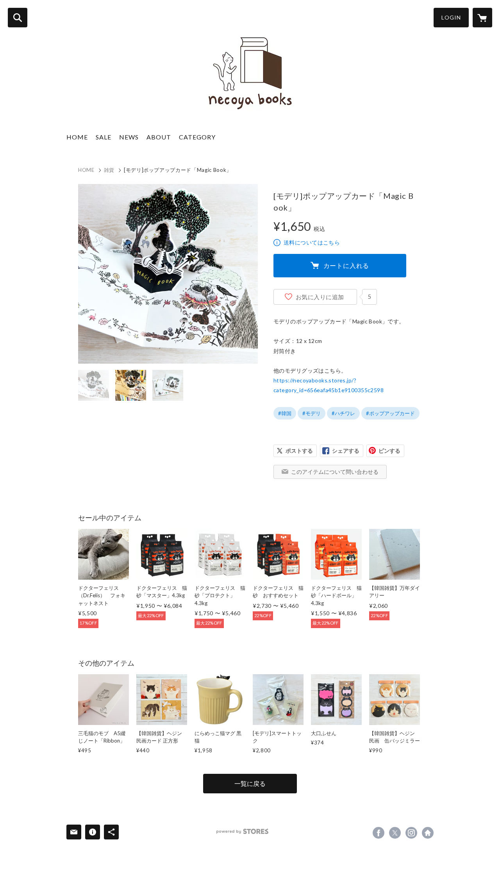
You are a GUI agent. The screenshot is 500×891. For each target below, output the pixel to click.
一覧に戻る (250, 783)
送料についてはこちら (312, 242)
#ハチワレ (343, 413)
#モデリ (311, 413)
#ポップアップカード (390, 413)
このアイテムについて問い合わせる (335, 471)
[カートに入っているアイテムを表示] (482, 17)
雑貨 (109, 170)
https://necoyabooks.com (428, 833)
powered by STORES (242, 831)
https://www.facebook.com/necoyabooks (378, 833)
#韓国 (284, 413)
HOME (77, 137)
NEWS (129, 137)
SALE (103, 137)
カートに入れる (346, 265)
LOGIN (451, 17)
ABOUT (158, 137)
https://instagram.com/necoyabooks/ (411, 833)
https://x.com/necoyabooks (395, 833)
